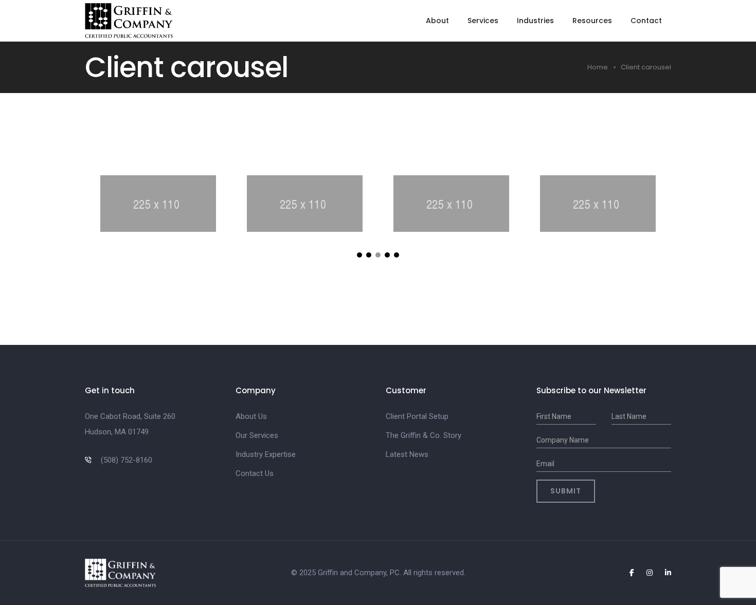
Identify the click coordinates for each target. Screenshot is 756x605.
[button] (359, 255)
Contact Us (255, 473)
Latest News (407, 454)
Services (482, 20)
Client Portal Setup (417, 416)
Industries (535, 20)
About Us (251, 416)
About (437, 20)
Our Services (257, 435)
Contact (646, 20)
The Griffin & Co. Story (423, 435)
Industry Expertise (266, 454)
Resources (592, 20)
